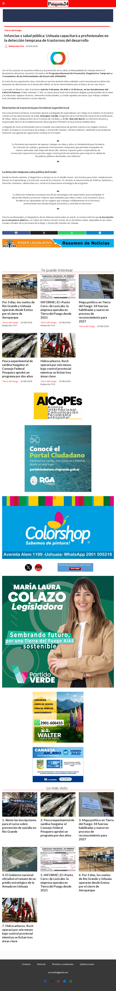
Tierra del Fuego (13, 30)
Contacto (26, 964)
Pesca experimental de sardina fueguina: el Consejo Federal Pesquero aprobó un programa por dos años (17, 368)
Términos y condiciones (63, 964)
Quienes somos (87, 964)
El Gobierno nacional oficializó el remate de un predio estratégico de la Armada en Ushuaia (19, 880)
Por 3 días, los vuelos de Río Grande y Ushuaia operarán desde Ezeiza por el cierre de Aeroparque (18, 309)
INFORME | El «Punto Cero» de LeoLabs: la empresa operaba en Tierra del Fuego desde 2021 (55, 309)
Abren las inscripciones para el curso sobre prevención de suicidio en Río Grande (19, 825)
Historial (41, 964)
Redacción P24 (16, 46)
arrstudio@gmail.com (58, 972)
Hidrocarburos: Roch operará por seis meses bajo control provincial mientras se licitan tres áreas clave (55, 368)
